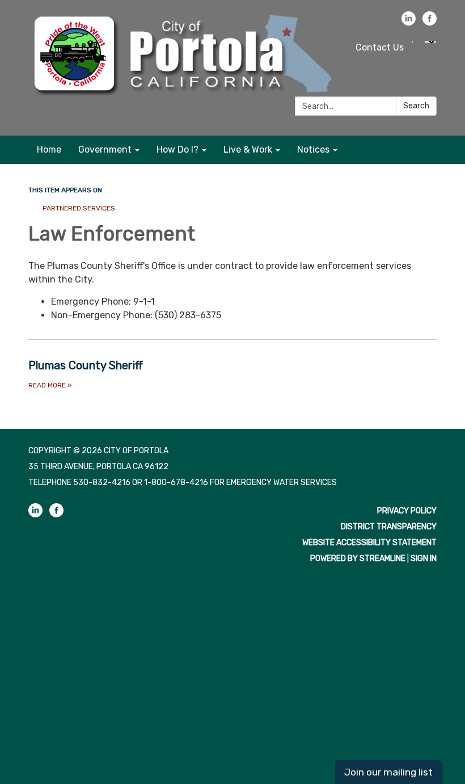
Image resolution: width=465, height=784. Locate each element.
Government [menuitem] (105, 149)
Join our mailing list (388, 772)
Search (416, 106)
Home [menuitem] (49, 149)
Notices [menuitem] (313, 149)
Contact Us (380, 47)
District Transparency (389, 527)
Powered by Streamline (357, 558)
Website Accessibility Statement (369, 542)
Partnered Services (79, 208)
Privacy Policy (407, 511)
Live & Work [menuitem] (247, 149)
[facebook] (429, 22)
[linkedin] (408, 22)
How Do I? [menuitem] (177, 149)
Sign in (424, 558)
